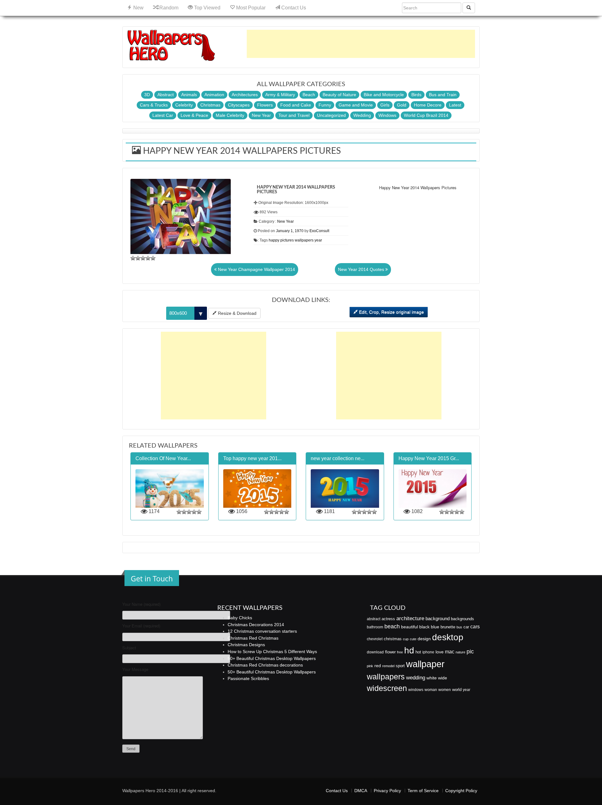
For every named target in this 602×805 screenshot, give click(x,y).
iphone (428, 652)
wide (442, 677)
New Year (261, 115)
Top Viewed (206, 7)
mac (449, 651)
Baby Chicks (240, 617)
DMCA (360, 790)
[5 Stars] (153, 258)
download (375, 652)
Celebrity (184, 104)
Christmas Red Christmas (253, 638)
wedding (415, 678)
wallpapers (304, 240)
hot (418, 652)
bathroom (375, 627)
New (138, 7)
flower (390, 652)
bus (459, 627)
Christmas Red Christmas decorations (265, 664)
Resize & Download (236, 313)
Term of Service (423, 790)
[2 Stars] (137, 258)
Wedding (362, 115)
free (400, 652)
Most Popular (250, 7)
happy (274, 240)
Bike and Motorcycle (384, 94)
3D (147, 94)
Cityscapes (239, 104)
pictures (287, 240)
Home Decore (427, 104)
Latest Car (162, 115)
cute (413, 639)
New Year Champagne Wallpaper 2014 (256, 269)
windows (415, 690)
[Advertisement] (361, 44)
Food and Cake (295, 104)
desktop (447, 637)
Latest (455, 104)
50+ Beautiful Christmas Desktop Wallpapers (272, 658)
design (424, 638)
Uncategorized (331, 115)
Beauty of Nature (339, 94)
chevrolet (375, 639)
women (444, 690)
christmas (393, 638)
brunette (448, 627)
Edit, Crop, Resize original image (391, 311)
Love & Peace (194, 115)
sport (400, 666)
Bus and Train (443, 94)
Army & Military (280, 94)
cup (406, 639)
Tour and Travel (293, 115)
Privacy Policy (387, 790)
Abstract (165, 94)
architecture (410, 618)
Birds (416, 94)
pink (370, 666)
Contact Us (293, 7)
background (437, 618)
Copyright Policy (461, 790)
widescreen (387, 688)
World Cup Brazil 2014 (426, 115)
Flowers (265, 104)
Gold (401, 104)
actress (388, 618)
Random (168, 7)
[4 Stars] (147, 258)
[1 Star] (132, 258)
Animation (214, 94)
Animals (189, 94)
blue (435, 626)
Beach (309, 94)
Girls (384, 104)
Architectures (245, 94)
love (440, 651)
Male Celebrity (230, 115)
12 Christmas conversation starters (262, 631)
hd (409, 650)
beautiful (409, 626)
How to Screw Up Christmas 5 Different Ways (272, 651)
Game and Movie (356, 104)
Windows (387, 115)
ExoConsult (319, 231)
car (466, 627)
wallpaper (425, 664)
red (377, 665)
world (457, 689)
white (431, 677)
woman (431, 690)
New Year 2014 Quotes (361, 269)
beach (392, 626)
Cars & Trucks (154, 104)
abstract (373, 619)
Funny (325, 104)
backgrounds (462, 619)
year (318, 240)
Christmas (210, 104)
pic (470, 651)
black (424, 626)
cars (475, 626)
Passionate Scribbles (248, 678)
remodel (388, 666)
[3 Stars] (142, 258)
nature (460, 652)
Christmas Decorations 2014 (256, 624)
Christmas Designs (246, 644)
